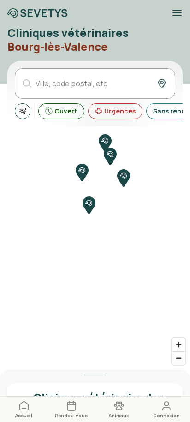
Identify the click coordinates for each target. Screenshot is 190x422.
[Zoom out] (178, 358)
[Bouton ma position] (162, 83)
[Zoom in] (178, 344)
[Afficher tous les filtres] (22, 111)
